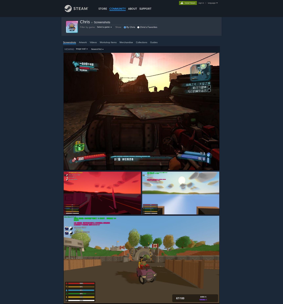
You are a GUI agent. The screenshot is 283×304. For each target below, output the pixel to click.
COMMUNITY (117, 8)
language (212, 3)
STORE (102, 8)
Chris (85, 21)
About (132, 8)
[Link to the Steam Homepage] (76, 11)
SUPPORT (145, 8)
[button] (105, 27)
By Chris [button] (130, 27)
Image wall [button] (81, 49)
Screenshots (102, 22)
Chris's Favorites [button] (148, 27)
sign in (201, 3)
